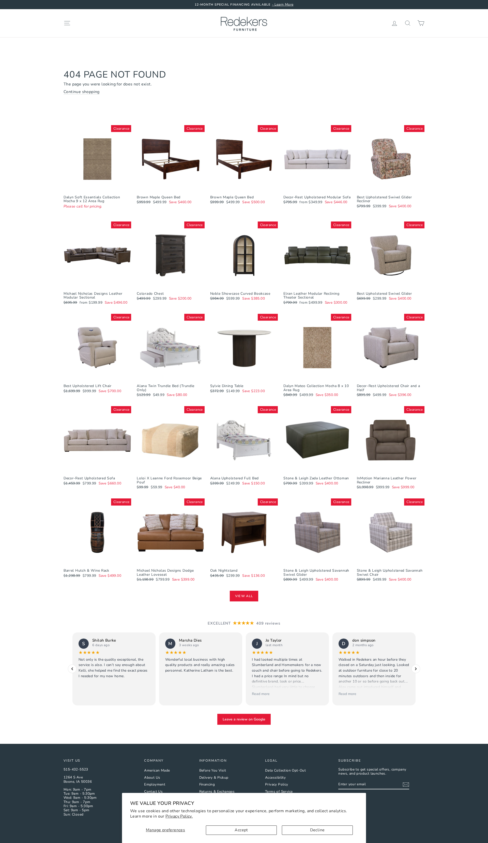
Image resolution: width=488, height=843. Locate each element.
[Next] (415, 669)
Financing (207, 784)
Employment (154, 784)
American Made (157, 770)
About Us (152, 777)
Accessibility (275, 777)
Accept (241, 830)
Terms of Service (279, 791)
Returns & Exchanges (217, 791)
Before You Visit (212, 770)
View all (244, 596)
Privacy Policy (276, 784)
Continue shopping (82, 92)
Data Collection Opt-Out (285, 770)
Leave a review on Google (244, 719)
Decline (317, 830)
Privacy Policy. (179, 816)
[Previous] (72, 669)
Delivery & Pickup (213, 777)
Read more (261, 693)
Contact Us (153, 791)
